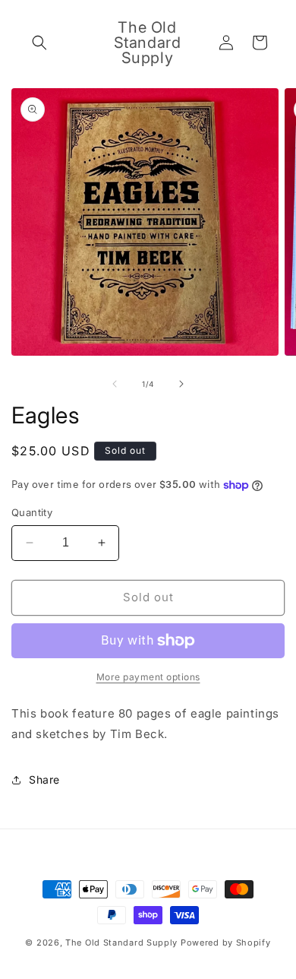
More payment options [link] (148, 677)
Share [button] (44, 779)
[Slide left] (114, 384)
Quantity (31, 512)
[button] (39, 42)
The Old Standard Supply (121, 942)
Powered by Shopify (226, 942)
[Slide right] (181, 384)
